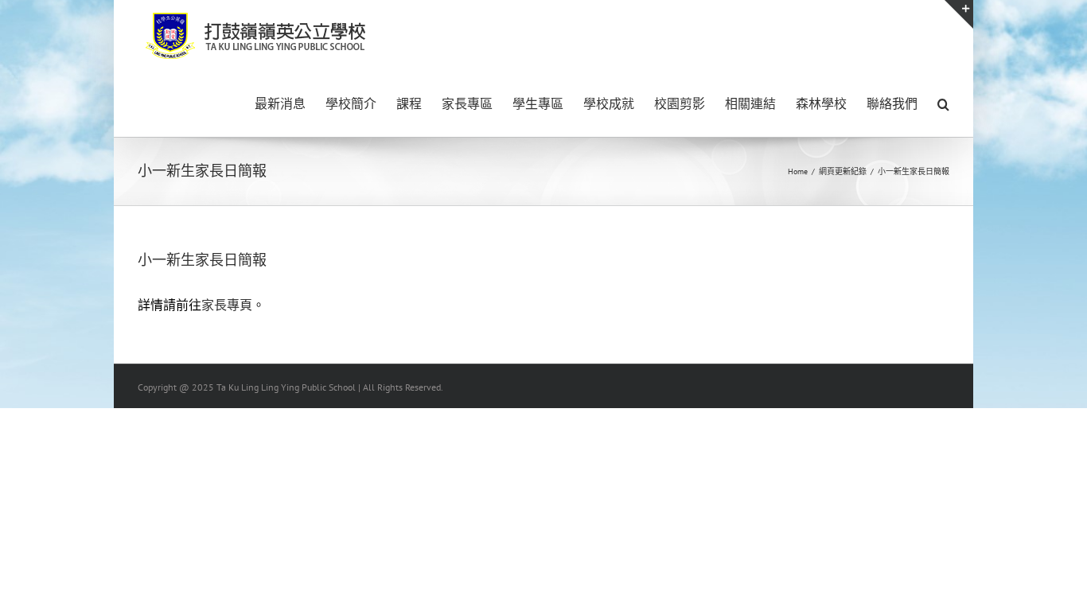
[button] (943, 102)
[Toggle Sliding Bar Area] (959, 14)
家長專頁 (226, 305)
